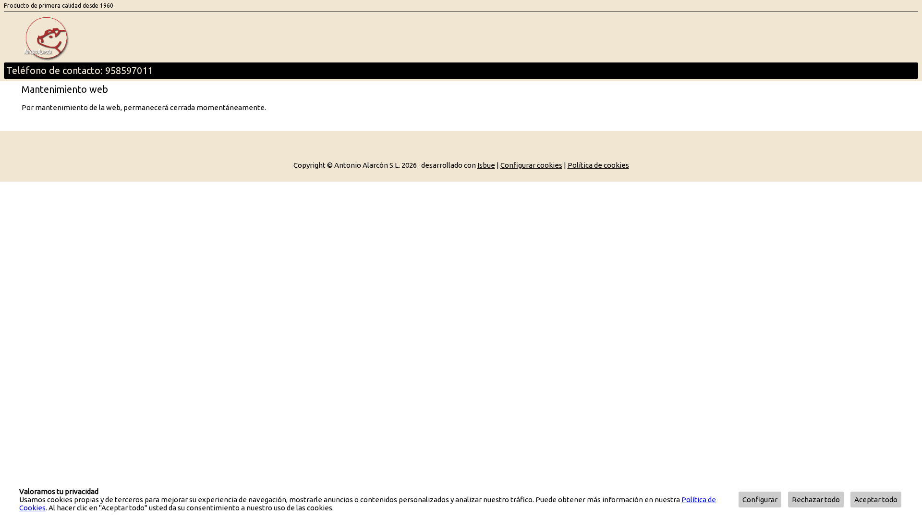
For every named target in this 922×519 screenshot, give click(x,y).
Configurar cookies (531, 165)
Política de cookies (598, 165)
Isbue (486, 165)
